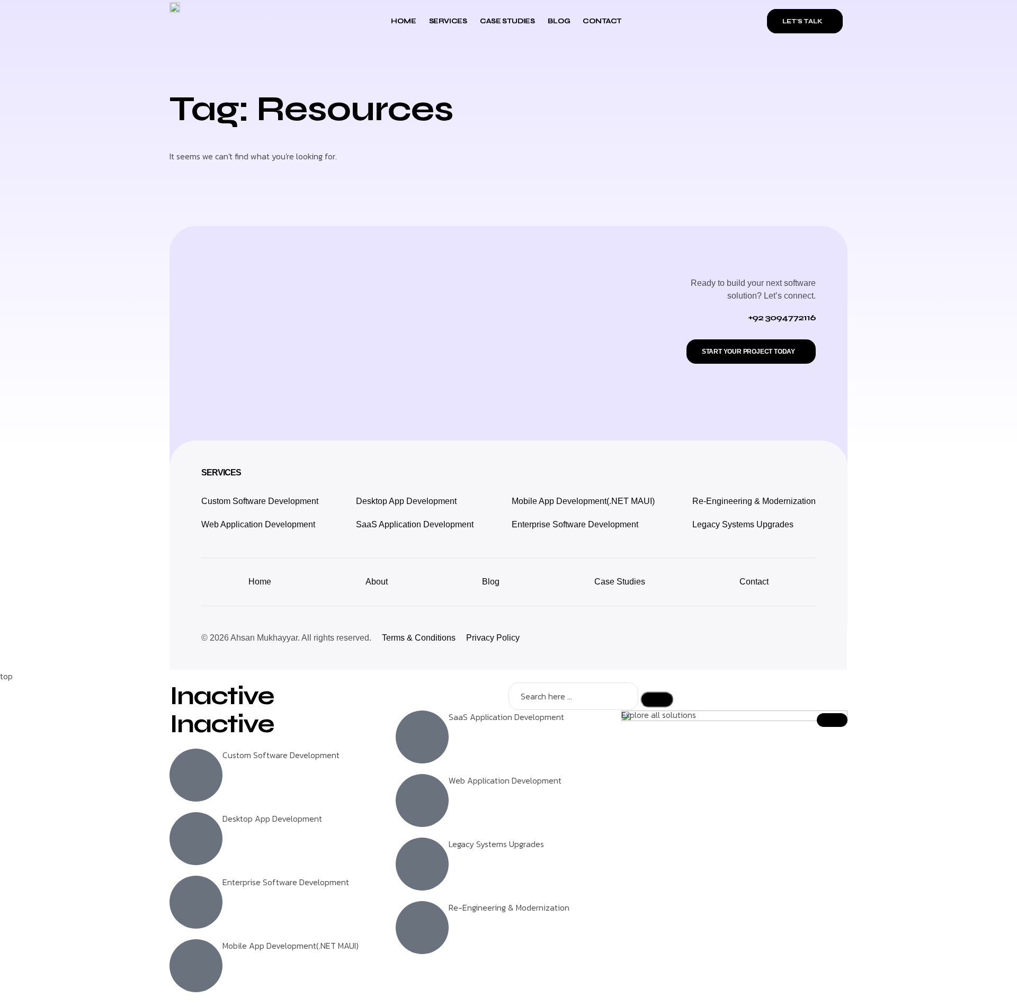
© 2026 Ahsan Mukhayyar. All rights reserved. (286, 637)
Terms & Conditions (419, 637)
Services (448, 20)
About (376, 581)
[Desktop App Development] (196, 838)
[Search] (656, 699)
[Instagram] (733, 638)
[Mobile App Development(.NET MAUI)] (196, 965)
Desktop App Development (406, 501)
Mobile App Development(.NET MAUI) (583, 501)
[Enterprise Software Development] (196, 902)
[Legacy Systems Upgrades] (422, 864)
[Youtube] (804, 638)
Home (403, 20)
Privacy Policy (493, 637)
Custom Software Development (259, 501)
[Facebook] (780, 638)
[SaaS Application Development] (422, 737)
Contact (602, 20)
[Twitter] (757, 638)
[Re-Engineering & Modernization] (422, 927)
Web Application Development (258, 524)
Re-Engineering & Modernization (754, 501)
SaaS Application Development (415, 524)
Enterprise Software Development (575, 524)
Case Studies (507, 20)
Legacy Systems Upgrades (742, 524)
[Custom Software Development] (196, 775)
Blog (559, 20)
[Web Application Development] (422, 800)
